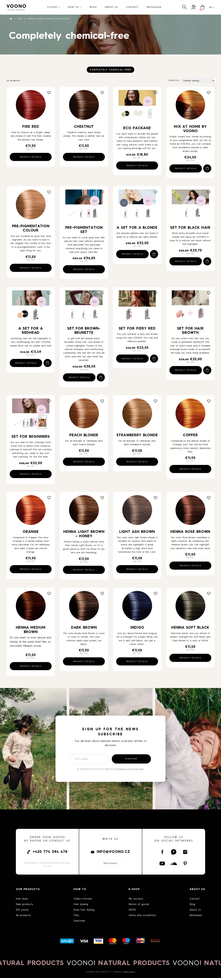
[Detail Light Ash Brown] (137, 511)
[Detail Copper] (190, 414)
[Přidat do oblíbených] (49, 92)
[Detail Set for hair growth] (190, 307)
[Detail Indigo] (137, 607)
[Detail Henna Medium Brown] (31, 607)
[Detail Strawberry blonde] (137, 414)
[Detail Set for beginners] (30, 415)
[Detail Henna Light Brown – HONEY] (84, 511)
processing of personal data (130, 769)
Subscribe (131, 759)
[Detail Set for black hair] (190, 206)
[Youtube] (162, 863)
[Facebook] (162, 852)
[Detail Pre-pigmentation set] (84, 206)
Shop (20, 19)
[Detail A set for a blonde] (137, 206)
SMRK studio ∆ (129, 972)
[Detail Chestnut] (84, 106)
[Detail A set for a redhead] (30, 307)
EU (210, 7)
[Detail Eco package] (137, 107)
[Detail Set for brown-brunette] (84, 307)
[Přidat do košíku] (207, 168)
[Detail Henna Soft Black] (190, 607)
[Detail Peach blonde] (84, 414)
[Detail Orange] (31, 511)
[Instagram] (185, 852)
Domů (11, 19)
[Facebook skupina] (173, 852)
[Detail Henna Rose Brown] (190, 511)
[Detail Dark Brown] (84, 607)
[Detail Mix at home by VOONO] (190, 106)
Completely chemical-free (110, 70)
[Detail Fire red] (31, 106)
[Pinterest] (185, 863)
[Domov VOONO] (16, 7)
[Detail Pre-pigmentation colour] (31, 206)
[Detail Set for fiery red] (137, 307)
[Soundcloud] (173, 863)
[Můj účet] (193, 7)
